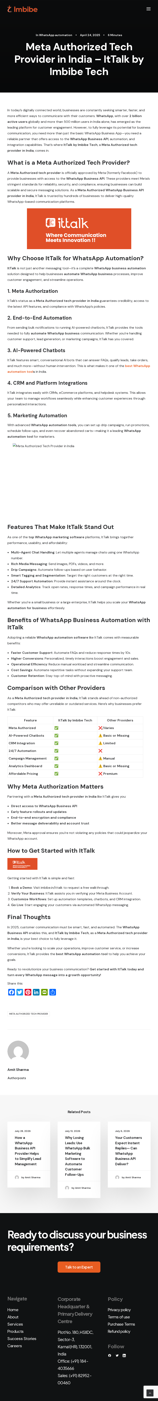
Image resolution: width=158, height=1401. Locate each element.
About (13, 1317)
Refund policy (119, 1331)
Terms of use (119, 1317)
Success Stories (21, 1338)
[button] (148, 9)
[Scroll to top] (149, 1392)
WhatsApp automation (55, 35)
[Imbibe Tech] (22, 9)
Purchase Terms (121, 1324)
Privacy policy (119, 1309)
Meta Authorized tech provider (28, 1013)
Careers (14, 1345)
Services (15, 1324)
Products (15, 1331)
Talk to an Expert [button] (79, 1267)
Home (12, 1309)
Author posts (17, 1078)
